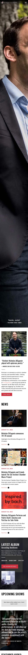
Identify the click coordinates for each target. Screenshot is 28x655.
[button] (25, 2)
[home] (9, 3)
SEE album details (9, 566)
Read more (6, 394)
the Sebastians (7, 382)
